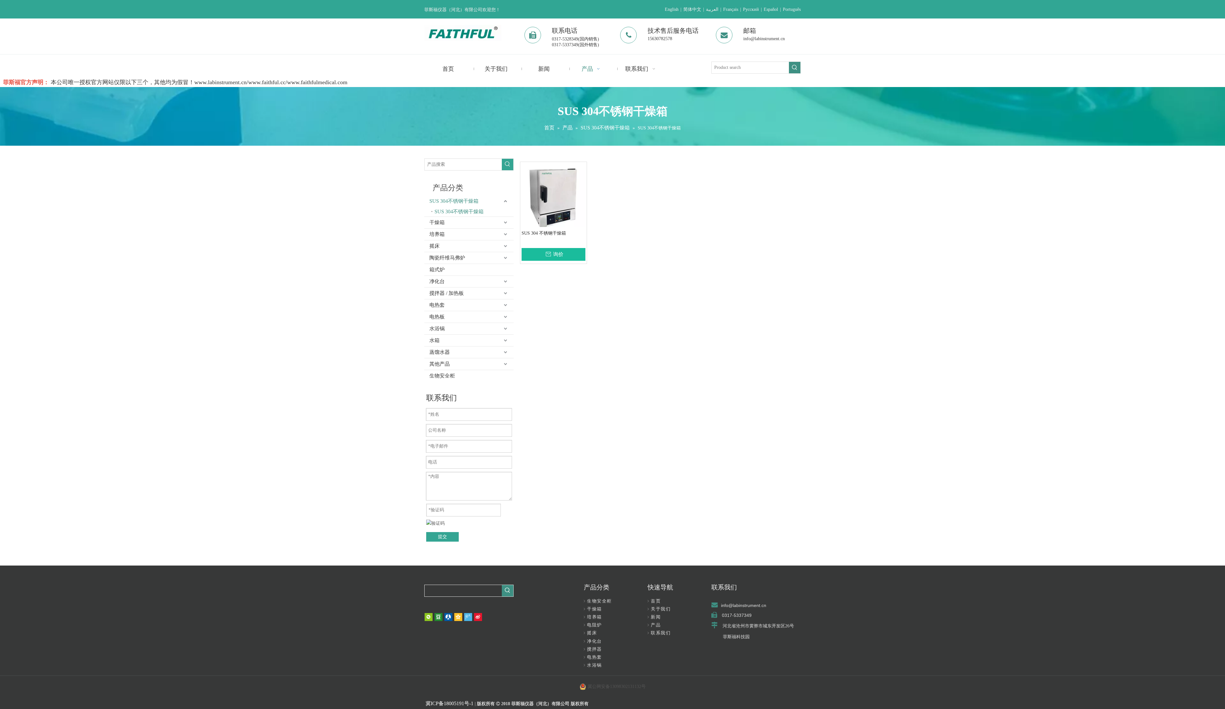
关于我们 (661, 609)
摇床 (434, 246)
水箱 (434, 340)
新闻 (656, 617)
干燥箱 (437, 222)
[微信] (429, 617)
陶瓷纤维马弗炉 (447, 257)
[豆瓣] (438, 617)
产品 (656, 625)
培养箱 (437, 234)
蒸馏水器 (439, 352)
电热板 (437, 316)
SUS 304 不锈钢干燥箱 (544, 233)
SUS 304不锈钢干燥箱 (454, 201)
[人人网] (448, 617)
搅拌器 (594, 649)
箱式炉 (437, 269)
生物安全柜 (442, 375)
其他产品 (439, 364)
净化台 (437, 281)
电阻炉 (594, 625)
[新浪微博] (478, 617)
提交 (442, 536)
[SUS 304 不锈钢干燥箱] (553, 197)
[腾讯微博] (468, 617)
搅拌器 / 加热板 (446, 293)
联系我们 (661, 633)
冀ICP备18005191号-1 (449, 703)
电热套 (437, 305)
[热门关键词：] (794, 67)
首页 (656, 601)
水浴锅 (437, 328)
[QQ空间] (458, 617)
